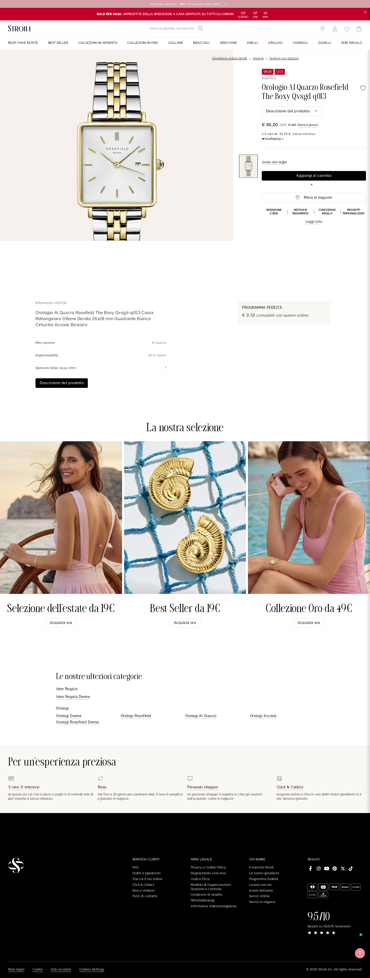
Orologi (258, 58)
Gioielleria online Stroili (229, 58)
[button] (314, 216)
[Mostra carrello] (359, 28)
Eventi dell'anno (261, 890)
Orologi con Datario (284, 58)
